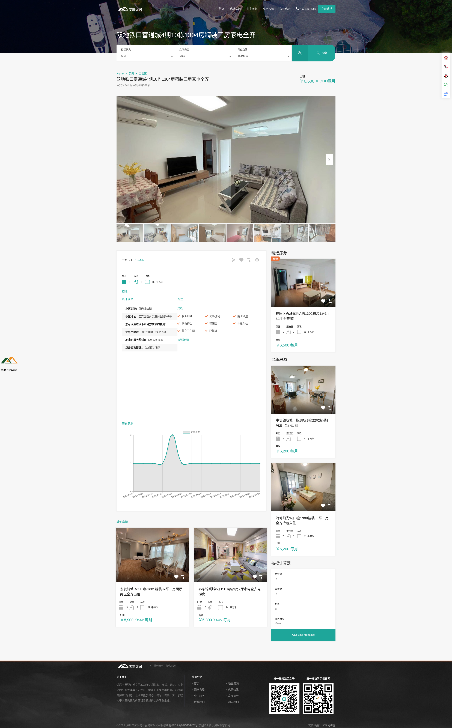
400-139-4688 (308, 8)
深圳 (131, 73)
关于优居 (285, 8)
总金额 (278, 574)
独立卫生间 (188, 330)
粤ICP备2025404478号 (184, 725)
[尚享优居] (131, 11)
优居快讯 (268, 8)
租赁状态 (126, 49)
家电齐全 (187, 323)
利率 (277, 603)
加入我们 (233, 702)
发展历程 (233, 695)
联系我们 (199, 702)
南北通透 (242, 316)
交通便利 (214, 316)
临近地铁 (187, 316)
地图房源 (233, 683)
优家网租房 (328, 725)
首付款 (278, 589)
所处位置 (243, 49)
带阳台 (213, 323)
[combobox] (146, 57)
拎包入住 (242, 323)
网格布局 (199, 689)
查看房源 (152, 571)
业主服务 (252, 8)
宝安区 (143, 73)
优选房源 (235, 8)
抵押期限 (279, 618)
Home (120, 73)
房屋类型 (184, 49)
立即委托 (326, 8)
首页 (221, 8)
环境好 (213, 330)
